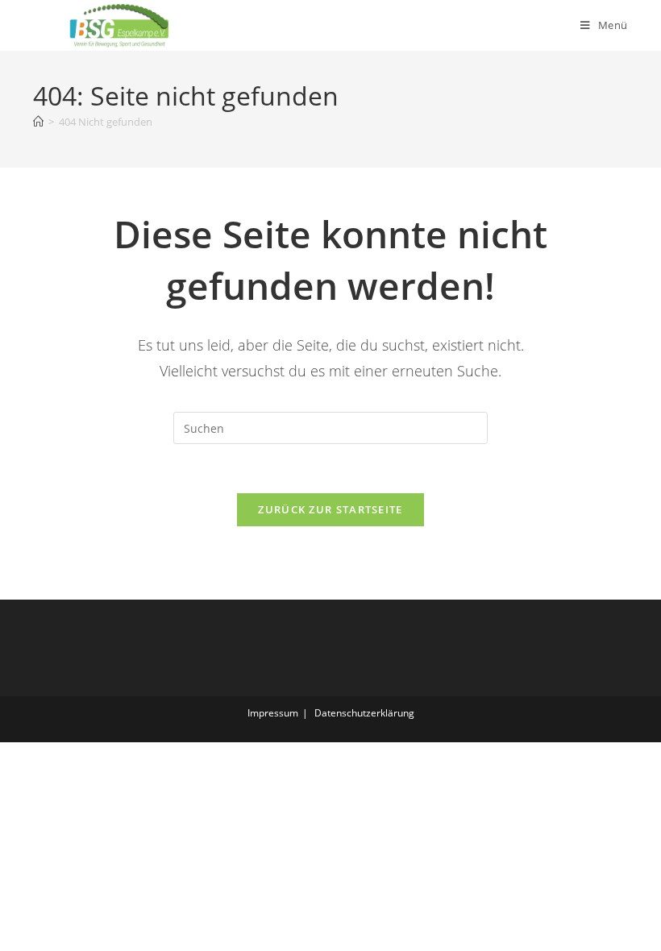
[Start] (38, 121)
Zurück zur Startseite (330, 509)
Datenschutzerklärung (364, 713)
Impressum (272, 713)
